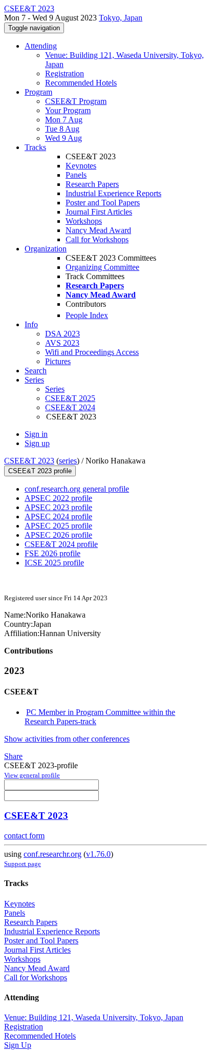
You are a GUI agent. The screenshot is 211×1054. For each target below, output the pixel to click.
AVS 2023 (62, 343)
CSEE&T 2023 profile (40, 471)
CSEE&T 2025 (70, 398)
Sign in (36, 434)
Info (31, 324)
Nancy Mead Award (98, 230)
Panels (76, 175)
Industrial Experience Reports (113, 193)
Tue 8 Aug (62, 128)
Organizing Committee (102, 267)
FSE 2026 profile (52, 553)
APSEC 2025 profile (58, 525)
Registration (64, 73)
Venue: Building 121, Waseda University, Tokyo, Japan (93, 1017)
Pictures (58, 361)
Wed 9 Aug (63, 138)
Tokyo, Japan (120, 17)
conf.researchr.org (52, 854)
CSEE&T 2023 (29, 460)
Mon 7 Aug (63, 119)
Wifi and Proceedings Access (92, 352)
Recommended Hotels (81, 82)
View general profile (32, 775)
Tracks (35, 147)
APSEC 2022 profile (58, 498)
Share (13, 756)
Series (55, 389)
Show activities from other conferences (67, 738)
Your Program (68, 110)
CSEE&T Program (76, 101)
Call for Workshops (97, 239)
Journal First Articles (99, 211)
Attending (41, 45)
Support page (22, 864)
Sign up (37, 443)
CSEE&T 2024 (70, 407)
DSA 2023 (62, 333)
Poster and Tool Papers (103, 202)
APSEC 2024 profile (58, 516)
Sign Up (17, 1045)
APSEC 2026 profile (58, 535)
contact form (24, 835)
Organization (46, 248)
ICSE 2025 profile (54, 562)
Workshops (84, 221)
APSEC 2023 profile (58, 507)
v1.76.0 (98, 854)
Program (38, 92)
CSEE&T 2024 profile (61, 544)
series (68, 460)
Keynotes (81, 165)
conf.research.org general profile (77, 488)
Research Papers (92, 184)
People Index (87, 315)
